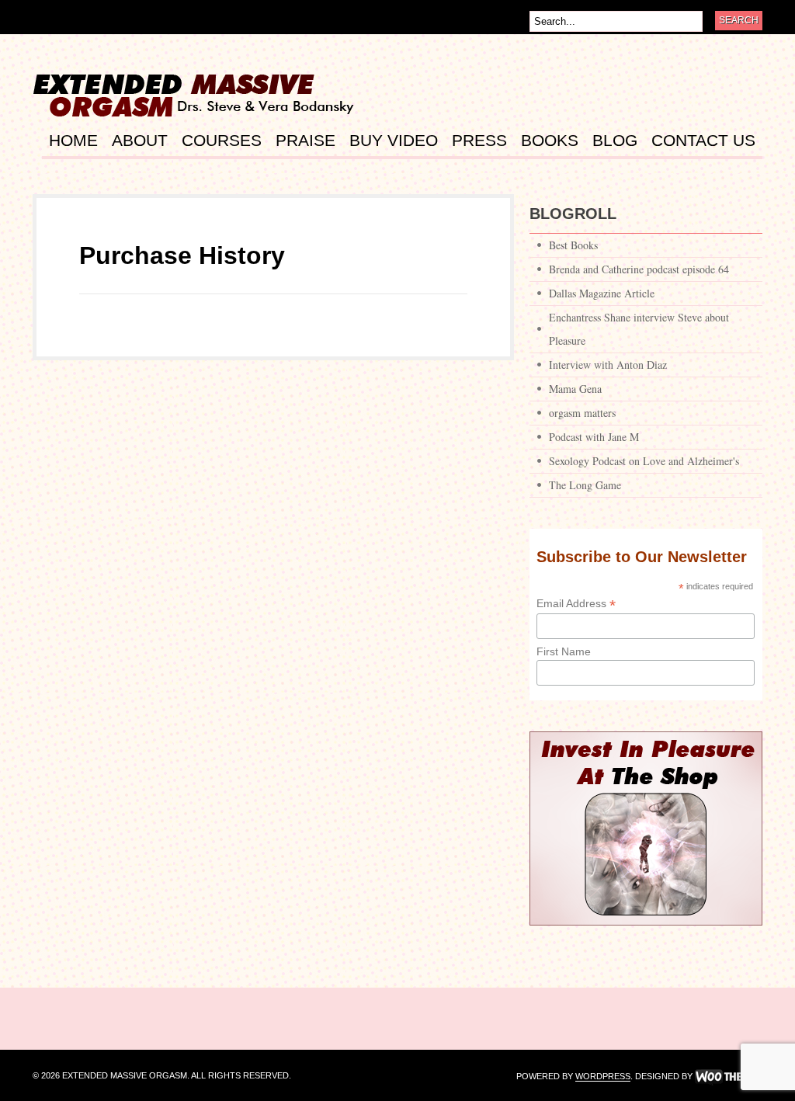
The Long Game (585, 485)
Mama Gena (575, 388)
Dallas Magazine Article (601, 293)
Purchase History (182, 255)
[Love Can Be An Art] (198, 112)
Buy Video (393, 140)
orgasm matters (582, 412)
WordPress (602, 1077)
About (140, 140)
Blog (614, 140)
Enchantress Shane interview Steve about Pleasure (639, 329)
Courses (222, 140)
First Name (563, 651)
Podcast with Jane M (594, 436)
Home (73, 140)
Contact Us (703, 140)
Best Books (573, 245)
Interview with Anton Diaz (608, 364)
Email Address (576, 603)
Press (479, 140)
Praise (305, 140)
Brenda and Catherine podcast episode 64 (639, 269)
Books (549, 140)
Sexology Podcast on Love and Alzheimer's (644, 460)
